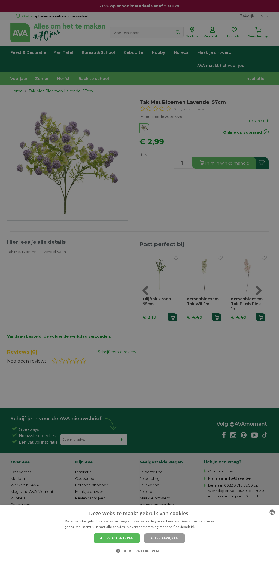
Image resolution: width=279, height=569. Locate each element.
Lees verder (205, 526)
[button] (139, 551)
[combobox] (272, 512)
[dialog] (139, 537)
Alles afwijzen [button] (164, 538)
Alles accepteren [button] (117, 538)
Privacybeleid (136, 560)
